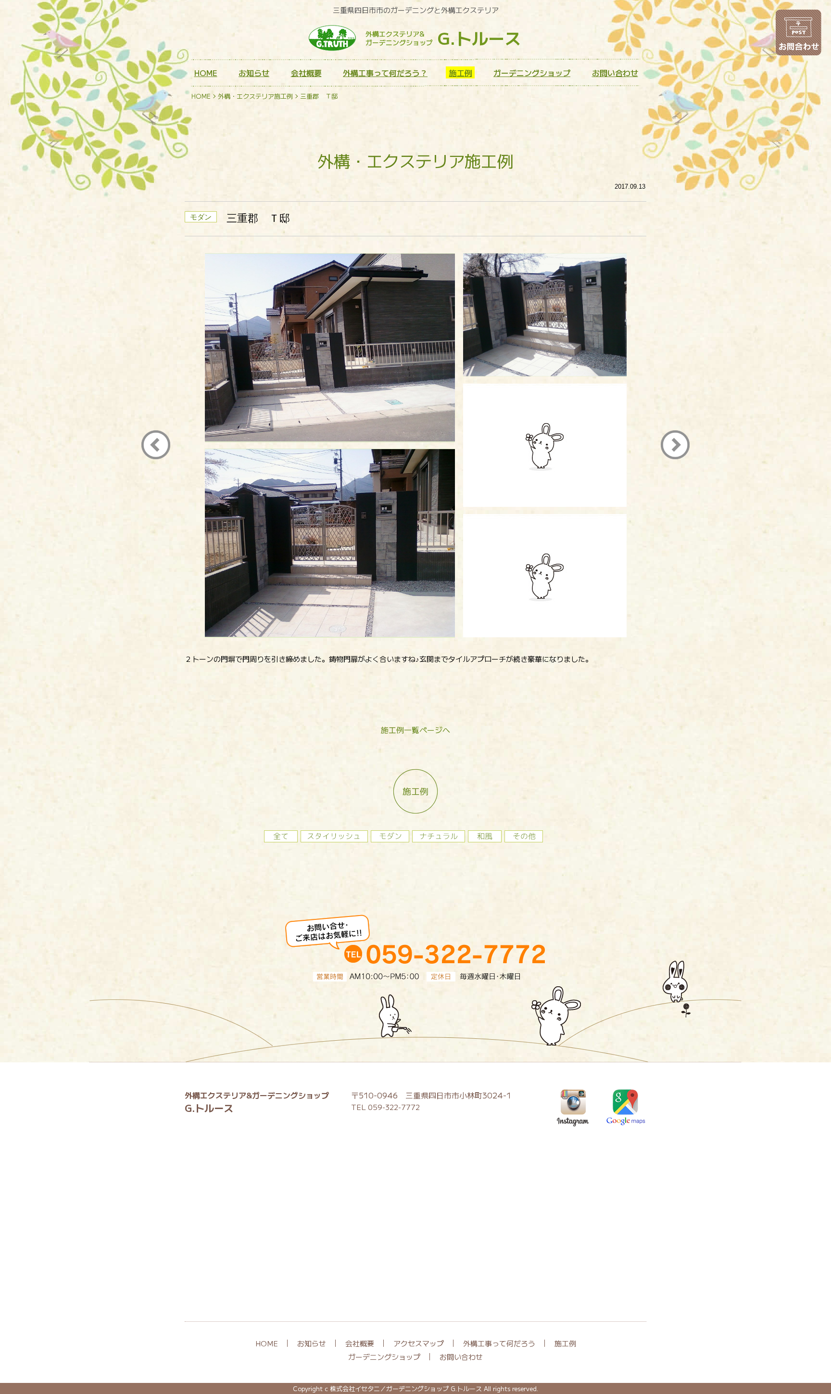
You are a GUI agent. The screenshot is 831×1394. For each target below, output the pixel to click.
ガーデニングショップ (531, 72)
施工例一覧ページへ (415, 730)
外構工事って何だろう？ (385, 72)
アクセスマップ (418, 1343)
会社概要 (306, 72)
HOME (205, 72)
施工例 (460, 72)
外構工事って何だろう (499, 1343)
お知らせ (254, 72)
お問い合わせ (615, 72)
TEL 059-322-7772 (385, 1107)
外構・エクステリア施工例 (255, 96)
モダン (201, 217)
